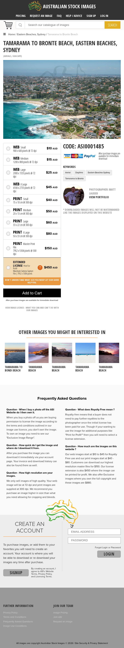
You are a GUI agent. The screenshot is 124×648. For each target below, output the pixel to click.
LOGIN (109, 554)
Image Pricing (60, 612)
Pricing (21, 16)
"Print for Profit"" (74, 434)
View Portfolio (99, 197)
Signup (16, 572)
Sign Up (91, 16)
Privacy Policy (10, 612)
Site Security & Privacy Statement (91, 643)
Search (112, 25)
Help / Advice (74, 16)
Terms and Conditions (14, 617)
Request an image (41, 16)
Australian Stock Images (69, 6)
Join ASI (57, 617)
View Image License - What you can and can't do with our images (32, 309)
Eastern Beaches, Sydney (31, 34)
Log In (104, 16)
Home (11, 34)
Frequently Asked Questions (18, 621)
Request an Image (62, 621)
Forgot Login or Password (108, 547)
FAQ (59, 16)
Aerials (7, 56)
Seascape (16, 56)
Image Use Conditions (15, 625)
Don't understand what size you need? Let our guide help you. (32, 281)
